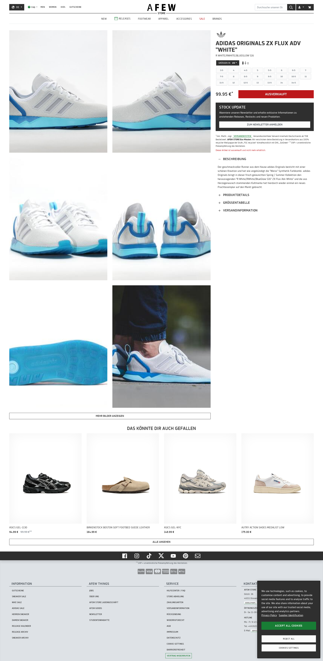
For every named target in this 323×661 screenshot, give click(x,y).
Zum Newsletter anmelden (264, 124)
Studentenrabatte (99, 620)
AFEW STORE (161, 7)
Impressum (172, 632)
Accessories (184, 18)
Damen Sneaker (20, 620)
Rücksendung (174, 614)
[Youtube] (173, 556)
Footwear (144, 18)
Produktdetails (235, 195)
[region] (288, 619)
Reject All (289, 638)
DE (17, 7)
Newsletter (95, 614)
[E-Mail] (198, 556)
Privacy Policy (269, 615)
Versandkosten (242, 136)
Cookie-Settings (175, 644)
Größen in (227, 62)
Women (52, 7)
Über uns (94, 596)
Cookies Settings (289, 648)
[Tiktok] (149, 556)
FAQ (33, 7)
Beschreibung (234, 159)
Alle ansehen (161, 541)
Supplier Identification (291, 615)
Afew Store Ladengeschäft (103, 602)
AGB (169, 626)
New (104, 18)
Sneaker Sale (19, 596)
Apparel (163, 18)
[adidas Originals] (221, 34)
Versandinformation (240, 210)
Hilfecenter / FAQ (176, 590)
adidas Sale (18, 608)
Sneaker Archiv (20, 637)
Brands (217, 18)
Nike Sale (17, 602)
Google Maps (250, 603)
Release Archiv (20, 632)
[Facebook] (125, 556)
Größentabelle (236, 203)
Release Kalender (21, 626)
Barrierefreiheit (176, 649)
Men (43, 7)
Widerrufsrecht (175, 620)
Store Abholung (175, 596)
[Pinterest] (186, 556)
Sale (202, 18)
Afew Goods (95, 608)
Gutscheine (75, 7)
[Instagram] (137, 556)
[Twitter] (161, 556)
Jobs (91, 590)
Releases (124, 18)
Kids (63, 7)
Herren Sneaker (20, 614)
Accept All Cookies (288, 625)
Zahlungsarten (175, 602)
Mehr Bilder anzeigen (110, 415)
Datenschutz (174, 637)
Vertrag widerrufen (178, 655)
